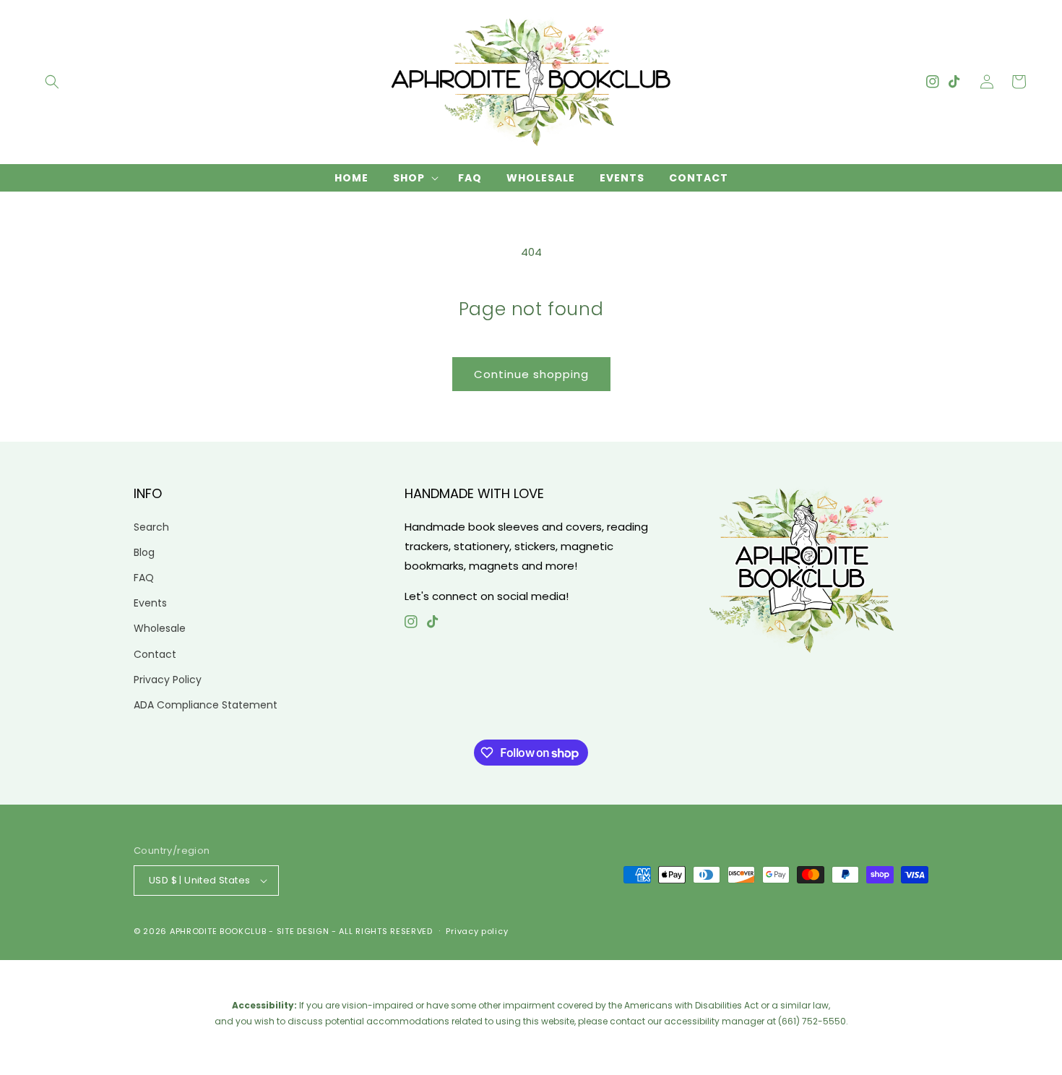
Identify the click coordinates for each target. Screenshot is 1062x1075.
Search (151, 527)
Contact (155, 654)
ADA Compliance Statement (205, 705)
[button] (52, 82)
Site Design (303, 931)
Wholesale (160, 628)
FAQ (144, 577)
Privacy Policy (168, 679)
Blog (144, 552)
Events (150, 603)
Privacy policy (477, 931)
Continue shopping (531, 374)
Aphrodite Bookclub (218, 931)
